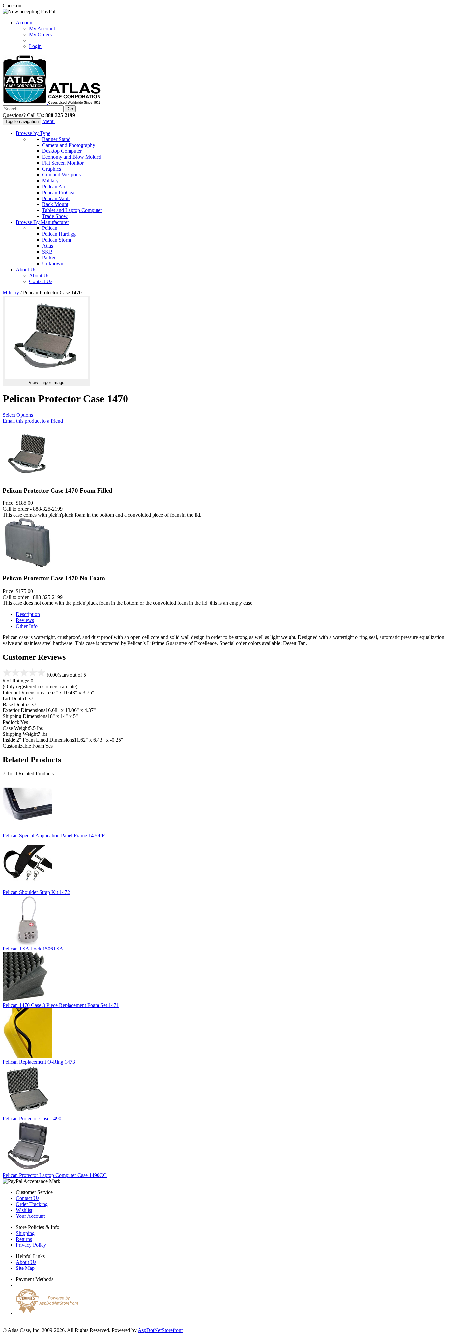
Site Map (25, 1268)
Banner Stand (56, 139)
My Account (42, 28)
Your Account (30, 1216)
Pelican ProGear (59, 192)
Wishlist (24, 1210)
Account (25, 22)
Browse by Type (33, 133)
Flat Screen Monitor (63, 163)
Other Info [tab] (27, 626)
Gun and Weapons (61, 174)
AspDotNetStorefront (160, 1330)
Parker (49, 257)
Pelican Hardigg (59, 234)
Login (35, 46)
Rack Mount (55, 204)
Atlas (47, 246)
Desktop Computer (62, 151)
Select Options (18, 415)
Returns (24, 1239)
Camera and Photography (68, 145)
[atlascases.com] (52, 102)
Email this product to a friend (33, 421)
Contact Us (40, 281)
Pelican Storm (56, 240)
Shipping (25, 1233)
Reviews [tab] (25, 620)
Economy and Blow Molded (71, 157)
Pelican (49, 228)
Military (50, 180)
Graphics (51, 169)
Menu (48, 121)
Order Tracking (32, 1204)
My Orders (40, 34)
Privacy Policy (31, 1245)
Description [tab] (28, 614)
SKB (47, 251)
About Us (26, 269)
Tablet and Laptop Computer (72, 210)
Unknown (52, 263)
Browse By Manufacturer (42, 222)
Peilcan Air (53, 186)
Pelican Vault (56, 198)
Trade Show (55, 216)
